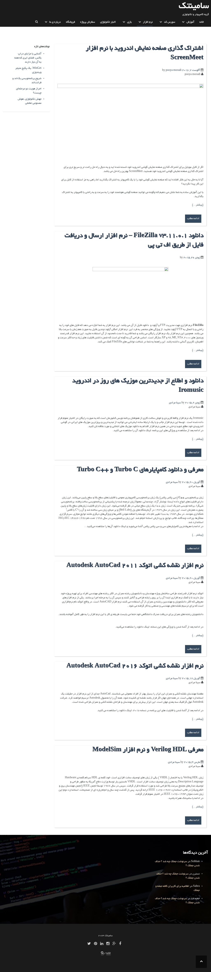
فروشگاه (70, 22)
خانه (201, 22)
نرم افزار (148, 22)
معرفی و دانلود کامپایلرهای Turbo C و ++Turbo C (140, 470)
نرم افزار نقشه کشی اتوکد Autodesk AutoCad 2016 (134, 666)
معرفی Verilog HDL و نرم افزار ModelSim (147, 750)
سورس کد (169, 22)
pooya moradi (174, 70)
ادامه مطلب (193, 218)
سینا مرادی (175, 402)
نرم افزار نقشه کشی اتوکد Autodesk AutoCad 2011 (134, 565)
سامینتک (194, 6)
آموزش (190, 22)
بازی (129, 22)
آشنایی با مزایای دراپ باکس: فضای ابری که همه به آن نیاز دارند (27, 58)
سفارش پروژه (87, 22)
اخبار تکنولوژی (108, 22)
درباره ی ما (55, 22)
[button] (36, 23)
